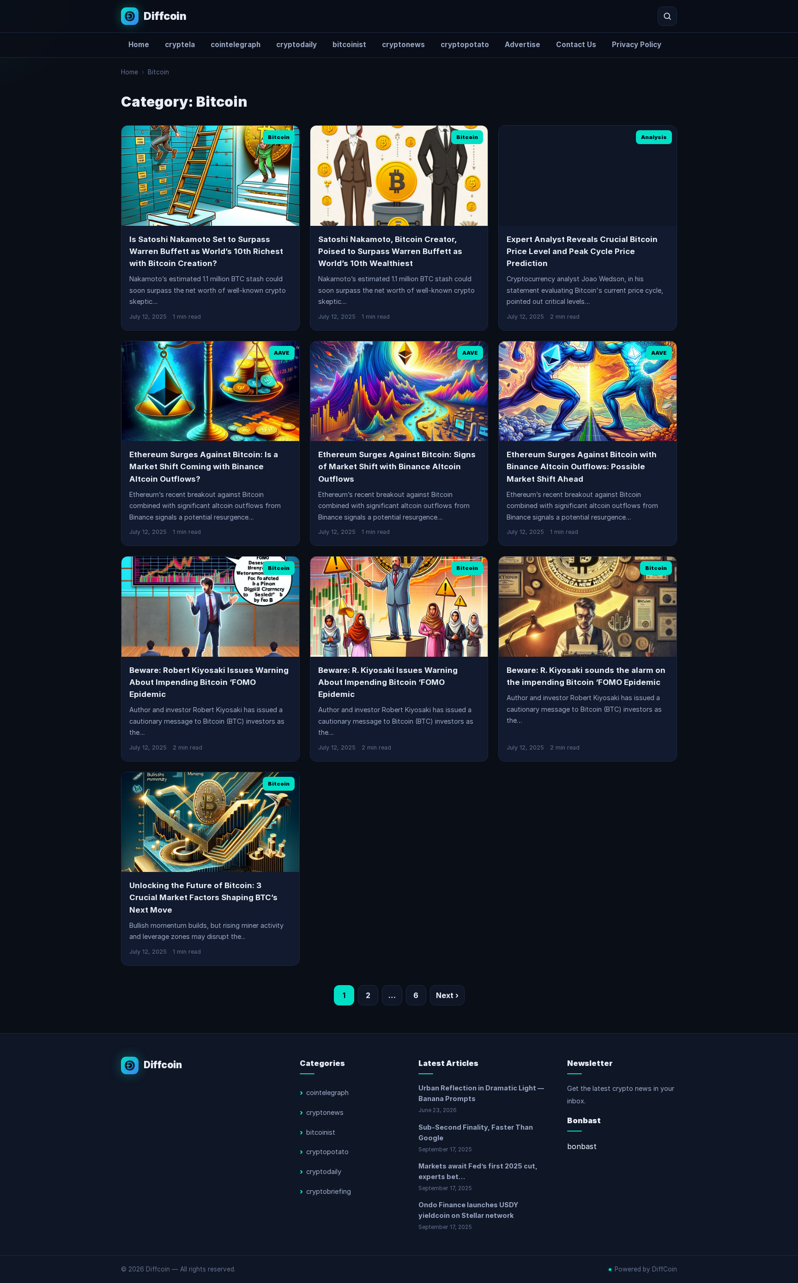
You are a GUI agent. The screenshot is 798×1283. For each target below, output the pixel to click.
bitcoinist (349, 44)
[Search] (667, 16)
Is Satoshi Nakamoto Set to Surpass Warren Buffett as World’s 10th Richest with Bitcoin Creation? (206, 251)
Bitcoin (158, 72)
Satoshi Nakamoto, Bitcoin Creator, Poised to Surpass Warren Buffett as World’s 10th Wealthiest (390, 251)
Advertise (522, 44)
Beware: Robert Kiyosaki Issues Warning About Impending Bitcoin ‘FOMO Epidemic (209, 682)
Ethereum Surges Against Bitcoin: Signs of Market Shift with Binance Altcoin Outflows (397, 467)
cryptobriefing (328, 1191)
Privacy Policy (636, 44)
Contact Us (576, 44)
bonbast (582, 1146)
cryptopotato (465, 44)
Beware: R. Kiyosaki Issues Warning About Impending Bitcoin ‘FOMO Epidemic (388, 682)
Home (138, 44)
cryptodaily (296, 44)
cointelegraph (235, 44)
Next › (447, 995)
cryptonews (403, 44)
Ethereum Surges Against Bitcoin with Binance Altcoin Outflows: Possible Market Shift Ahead (582, 467)
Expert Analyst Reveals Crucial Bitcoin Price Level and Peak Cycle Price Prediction (582, 251)
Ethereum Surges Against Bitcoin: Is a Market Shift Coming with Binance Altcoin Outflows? (203, 467)
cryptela (180, 44)
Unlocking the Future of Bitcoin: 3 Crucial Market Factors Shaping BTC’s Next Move (203, 897)
